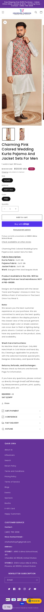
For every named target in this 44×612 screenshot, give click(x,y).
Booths (8, 503)
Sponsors (9, 498)
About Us (9, 450)
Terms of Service (12, 482)
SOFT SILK (8, 189)
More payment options (22, 230)
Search (8, 460)
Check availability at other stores (16, 242)
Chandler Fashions (15, 608)
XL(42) (7, 180)
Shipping (5, 172)
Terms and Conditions (14, 471)
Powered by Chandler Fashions (29, 608)
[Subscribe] (36, 580)
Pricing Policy (10, 476)
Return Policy (10, 466)
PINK (6, 199)
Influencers (10, 455)
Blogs (7, 487)
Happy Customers (13, 514)
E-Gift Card (10, 508)
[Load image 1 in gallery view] (8, 134)
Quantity (5, 204)
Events (8, 492)
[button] (3, 12)
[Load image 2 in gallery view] (22, 134)
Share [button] (7, 403)
